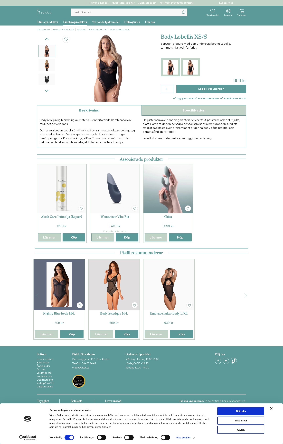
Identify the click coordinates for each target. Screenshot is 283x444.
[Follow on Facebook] (218, 361)
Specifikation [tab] (193, 110)
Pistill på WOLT (45, 383)
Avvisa (241, 429)
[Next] (46, 90)
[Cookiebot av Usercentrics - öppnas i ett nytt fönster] (27, 437)
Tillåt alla (241, 411)
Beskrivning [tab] (89, 110)
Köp (74, 237)
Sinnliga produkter (75, 22)
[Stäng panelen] (271, 408)
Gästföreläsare (45, 386)
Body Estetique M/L (114, 314)
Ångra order (43, 366)
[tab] (46, 51)
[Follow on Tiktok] (234, 361)
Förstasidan (43, 29)
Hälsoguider (132, 22)
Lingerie (81, 29)
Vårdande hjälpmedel (105, 22)
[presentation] (46, 51)
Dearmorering (45, 379)
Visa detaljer (183, 437)
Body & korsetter (98, 29)
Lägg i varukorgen (211, 88)
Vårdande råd (44, 372)
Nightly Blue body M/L (59, 314)
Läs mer (49, 237)
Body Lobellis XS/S (119, 29)
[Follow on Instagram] (226, 361)
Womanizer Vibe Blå (115, 217)
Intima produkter (47, 22)
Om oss (150, 22)
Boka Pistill (43, 362)
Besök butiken (45, 359)
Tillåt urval (241, 420)
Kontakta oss (44, 376)
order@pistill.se (80, 367)
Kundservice (226, 3)
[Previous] (46, 39)
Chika (168, 217)
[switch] (101, 437)
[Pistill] (44, 12)
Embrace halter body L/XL (169, 314)
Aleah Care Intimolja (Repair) (61, 217)
